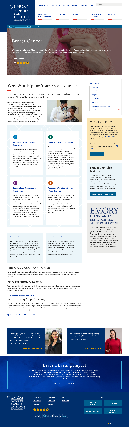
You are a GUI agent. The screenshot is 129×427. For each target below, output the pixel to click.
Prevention (95, 87)
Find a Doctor (43, 5)
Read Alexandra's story (33, 348)
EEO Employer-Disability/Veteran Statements (91, 423)
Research (76, 14)
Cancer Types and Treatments (45, 15)
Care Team (95, 110)
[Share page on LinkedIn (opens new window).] (24, 63)
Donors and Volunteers (112, 411)
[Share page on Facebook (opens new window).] (18, 63)
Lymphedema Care (56, 237)
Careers (36, 404)
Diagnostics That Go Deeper (60, 142)
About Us (111, 14)
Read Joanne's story (94, 348)
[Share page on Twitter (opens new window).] (21, 63)
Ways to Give (71, 383)
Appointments (55, 5)
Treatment (95, 98)
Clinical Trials (84, 5)
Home (10, 27)
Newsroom (37, 401)
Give (92, 5)
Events (50, 404)
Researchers (113, 403)
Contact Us (52, 397)
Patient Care (61, 14)
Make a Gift (57, 383)
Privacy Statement (116, 423)
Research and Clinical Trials (101, 106)
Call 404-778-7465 (18, 58)
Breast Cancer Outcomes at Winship (22, 295)
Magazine (51, 401)
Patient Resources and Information (103, 194)
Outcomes (95, 102)
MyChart (74, 5)
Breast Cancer (94, 83)
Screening (95, 91)
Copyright (107, 423)
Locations (65, 5)
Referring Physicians (92, 411)
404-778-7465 (109, 137)
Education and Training (96, 15)
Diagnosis (95, 95)
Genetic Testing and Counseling (24, 237)
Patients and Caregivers (93, 403)
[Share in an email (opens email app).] (27, 63)
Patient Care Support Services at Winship (24, 315)
